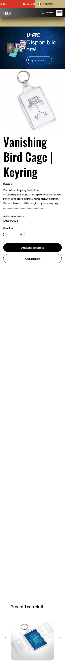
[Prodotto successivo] (59, 638)
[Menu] (59, 13)
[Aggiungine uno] (21, 234)
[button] (48, 12)
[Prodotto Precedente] (5, 638)
